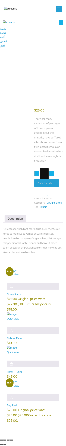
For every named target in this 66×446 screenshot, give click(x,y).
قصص (3, 41)
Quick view (13, 274)
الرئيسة (3, 29)
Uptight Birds (54, 203)
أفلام (2, 37)
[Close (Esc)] (11, 440)
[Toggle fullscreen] (4, 440)
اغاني (2, 46)
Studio (43, 207)
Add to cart (46, 183)
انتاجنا (3, 33)
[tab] (15, 218)
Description (15, 218)
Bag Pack (12, 405)
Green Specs (14, 294)
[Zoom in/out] (1, 440)
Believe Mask (14, 338)
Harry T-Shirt (14, 372)
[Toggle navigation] (59, 9)
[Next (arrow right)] (4, 444)
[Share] (8, 440)
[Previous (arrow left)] (1, 444)
